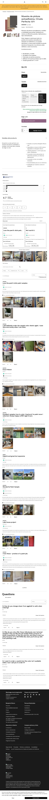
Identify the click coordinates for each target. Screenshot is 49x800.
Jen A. (4, 555)
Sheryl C (4, 371)
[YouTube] (33, 694)
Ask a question (8, 597)
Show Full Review (6, 241)
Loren (4, 417)
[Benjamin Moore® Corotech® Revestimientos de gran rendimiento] (11, 756)
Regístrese (8, 694)
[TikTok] (30, 697)
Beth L (4, 233)
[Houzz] (24, 697)
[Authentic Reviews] (8, 177)
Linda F (27, 233)
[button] (42, 1)
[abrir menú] (3, 1)
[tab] (5, 35)
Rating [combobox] (4, 270)
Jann (3, 609)
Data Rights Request (10, 720)
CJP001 (3, 640)
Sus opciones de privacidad (11, 722)
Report (15, 320)
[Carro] (45, 1)
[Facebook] (24, 694)
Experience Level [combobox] (14, 270)
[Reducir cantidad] (22, 130)
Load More (24, 587)
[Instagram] (27, 694)
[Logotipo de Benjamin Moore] (24, 1)
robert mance (4, 664)
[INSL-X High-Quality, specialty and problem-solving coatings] (11, 766)
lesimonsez (5, 524)
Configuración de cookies (27, 795)
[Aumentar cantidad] (27, 130)
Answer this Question (40, 615)
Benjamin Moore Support (7, 623)
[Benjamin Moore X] (39, 694)
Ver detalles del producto (26, 49)
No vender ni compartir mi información (14, 718)
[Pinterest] (36, 694)
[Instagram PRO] (30, 695)
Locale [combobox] (22, 270)
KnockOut (4, 488)
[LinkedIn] (27, 697)
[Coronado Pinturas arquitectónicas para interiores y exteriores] (11, 775)
